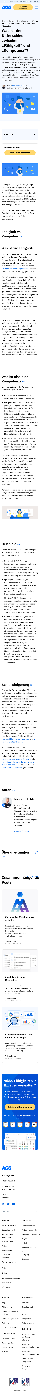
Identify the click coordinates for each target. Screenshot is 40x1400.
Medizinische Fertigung (27, 1253)
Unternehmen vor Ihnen (12, 767)
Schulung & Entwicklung (18, 21)
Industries (26, 1220)
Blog (3, 21)
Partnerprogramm (9, 1262)
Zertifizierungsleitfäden (10, 1318)
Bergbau (25, 1239)
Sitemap (25, 1314)
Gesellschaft (27, 1297)
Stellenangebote (28, 1323)
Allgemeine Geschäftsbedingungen (30, 1345)
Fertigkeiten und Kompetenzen (15, 268)
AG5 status (6, 1351)
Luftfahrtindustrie (28, 1226)
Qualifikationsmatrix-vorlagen (10, 1312)
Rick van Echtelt (18, 85)
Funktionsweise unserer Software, (16, 759)
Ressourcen (7, 1297)
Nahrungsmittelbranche (30, 1234)
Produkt (5, 1220)
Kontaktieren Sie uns (28, 1308)
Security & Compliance (26, 1367)
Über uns (25, 1303)
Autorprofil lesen (21, 831)
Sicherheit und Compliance (27, 1360)
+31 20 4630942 (8, 1181)
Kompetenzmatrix (8, 1230)
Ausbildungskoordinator (10, 1278)
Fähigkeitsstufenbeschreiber (10, 1327)
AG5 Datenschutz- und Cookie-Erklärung (29, 1337)
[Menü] (36, 7)
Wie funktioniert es (9, 1226)
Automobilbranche (29, 1247)
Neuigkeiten (26, 1318)
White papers (7, 1307)
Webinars (5, 1323)
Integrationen (7, 1250)
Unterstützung (8, 1333)
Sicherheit (26, 1329)
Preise (4, 1246)
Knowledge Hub (8, 1343)
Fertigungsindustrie (29, 1230)
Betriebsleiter (7, 1283)
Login (5, 1)
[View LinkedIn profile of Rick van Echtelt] (3, 805)
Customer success (9, 1338)
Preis (4, 1268)
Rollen (4, 1273)
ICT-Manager (7, 1287)
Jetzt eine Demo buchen (20, 1106)
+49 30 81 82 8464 (26, 1)
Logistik (25, 1243)
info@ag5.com (13, 1)
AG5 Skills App (7, 1242)
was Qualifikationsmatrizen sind (15, 739)
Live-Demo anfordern (23, 7)
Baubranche (26, 1259)
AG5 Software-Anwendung (7, 1235)
